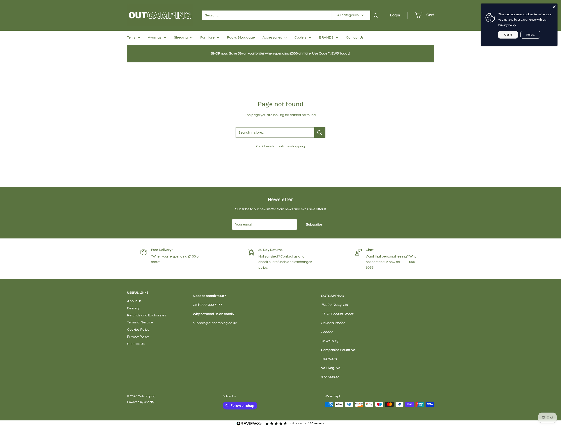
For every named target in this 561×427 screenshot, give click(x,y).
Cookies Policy (138, 329)
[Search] (375, 15)
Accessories (272, 37)
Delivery (133, 308)
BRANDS (326, 37)
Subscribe (314, 224)
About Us (134, 301)
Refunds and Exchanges (146, 315)
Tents (131, 37)
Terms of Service (140, 322)
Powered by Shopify (140, 402)
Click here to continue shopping (280, 146)
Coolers (301, 37)
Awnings (155, 37)
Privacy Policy (138, 336)
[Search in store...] (319, 132)
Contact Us (355, 37)
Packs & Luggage (241, 37)
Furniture (207, 37)
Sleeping (181, 37)
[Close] (554, 7)
